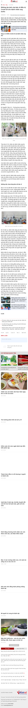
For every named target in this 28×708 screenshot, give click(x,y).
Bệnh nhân (24, 332)
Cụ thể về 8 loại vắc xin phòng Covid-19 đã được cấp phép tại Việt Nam (18, 28)
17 (9, 655)
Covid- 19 (13, 332)
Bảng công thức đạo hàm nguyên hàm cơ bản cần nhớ (13, 651)
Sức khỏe (11, 4)
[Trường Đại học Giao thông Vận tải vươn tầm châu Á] (9, 360)
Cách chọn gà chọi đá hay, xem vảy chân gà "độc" (12, 676)
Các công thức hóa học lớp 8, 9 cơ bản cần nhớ (11, 673)
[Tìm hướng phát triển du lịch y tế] (14, 409)
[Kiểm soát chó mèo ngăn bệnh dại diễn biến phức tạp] (14, 435)
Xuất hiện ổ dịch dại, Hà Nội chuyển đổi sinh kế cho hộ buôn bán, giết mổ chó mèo (13, 503)
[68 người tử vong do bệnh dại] (14, 602)
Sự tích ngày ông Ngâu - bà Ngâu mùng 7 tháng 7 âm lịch (13, 679)
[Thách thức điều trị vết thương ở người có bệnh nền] (14, 463)
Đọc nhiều (7, 648)
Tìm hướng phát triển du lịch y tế (11, 419)
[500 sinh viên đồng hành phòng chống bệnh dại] (14, 576)
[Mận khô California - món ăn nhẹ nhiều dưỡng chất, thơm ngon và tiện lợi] (14, 627)
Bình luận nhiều (20, 648)
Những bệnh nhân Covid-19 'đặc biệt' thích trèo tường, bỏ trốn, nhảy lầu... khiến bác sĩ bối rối (18, 300)
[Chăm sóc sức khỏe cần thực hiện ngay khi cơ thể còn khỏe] (14, 381)
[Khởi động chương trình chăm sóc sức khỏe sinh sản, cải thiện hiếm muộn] (14, 521)
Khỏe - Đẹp (5, 4)
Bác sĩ (18, 332)
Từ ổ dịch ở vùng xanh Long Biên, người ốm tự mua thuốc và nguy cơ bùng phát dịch (18, 306)
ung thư (7, 332)
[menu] (1, 1)
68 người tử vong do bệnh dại (10, 613)
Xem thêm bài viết (14, 645)
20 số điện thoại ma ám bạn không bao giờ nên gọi (12, 665)
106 (24, 673)
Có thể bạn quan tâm (8, 353)
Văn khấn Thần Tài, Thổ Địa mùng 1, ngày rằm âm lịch (13, 683)
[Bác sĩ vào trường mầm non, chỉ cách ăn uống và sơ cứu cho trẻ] (14, 549)
